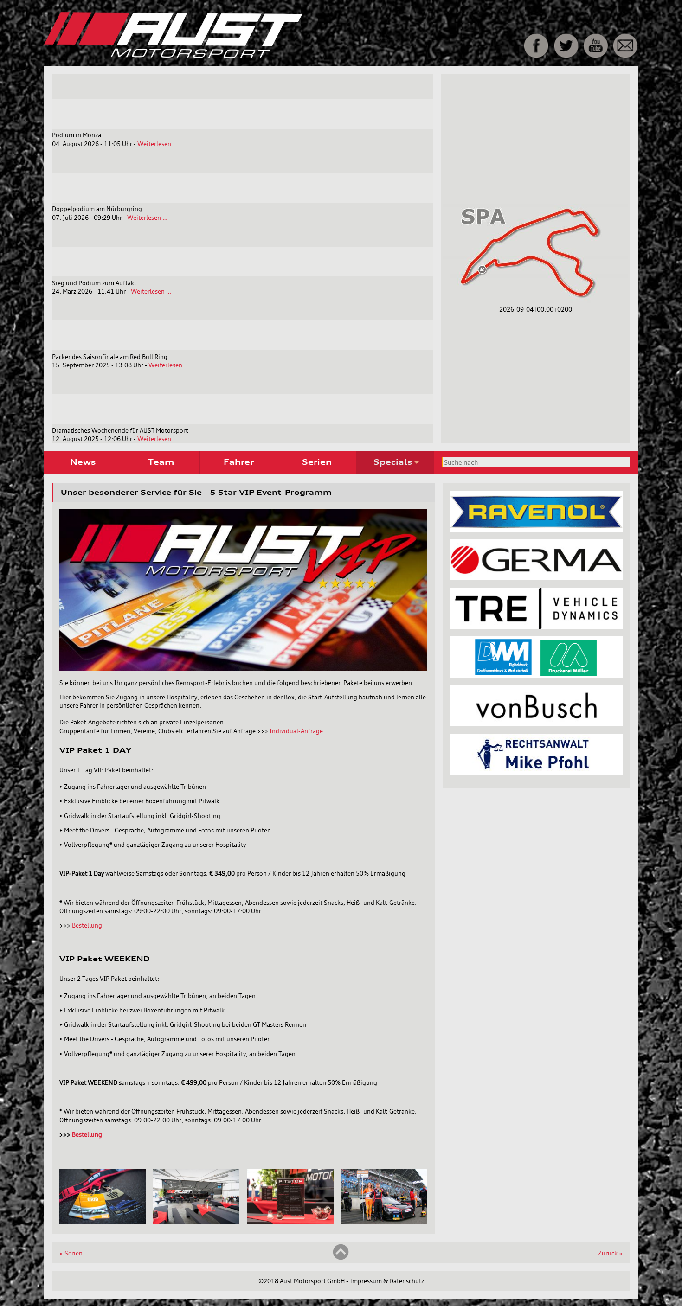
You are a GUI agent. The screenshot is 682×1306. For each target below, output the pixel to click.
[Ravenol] (536, 529)
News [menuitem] (83, 462)
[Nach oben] (341, 1257)
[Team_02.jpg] (196, 1222)
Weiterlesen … (157, 143)
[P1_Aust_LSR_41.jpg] (384, 1222)
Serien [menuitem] (317, 462)
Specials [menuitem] (392, 462)
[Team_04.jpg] (290, 1222)
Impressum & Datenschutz (387, 1281)
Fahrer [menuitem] (239, 462)
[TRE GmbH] (536, 626)
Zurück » (610, 1253)
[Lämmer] (536, 675)
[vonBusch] (536, 724)
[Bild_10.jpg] (102, 1222)
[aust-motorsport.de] (238, 56)
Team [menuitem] (161, 462)
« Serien (71, 1253)
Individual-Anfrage (296, 731)
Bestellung (87, 925)
